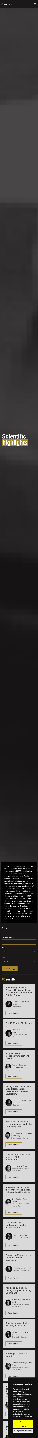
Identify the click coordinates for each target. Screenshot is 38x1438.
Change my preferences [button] (23, 1431)
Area (4, 947)
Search (7, 969)
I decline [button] (23, 1426)
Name (4, 928)
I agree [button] (22, 1422)
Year (4, 957)
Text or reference (9, 938)
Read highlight (13, 1013)
